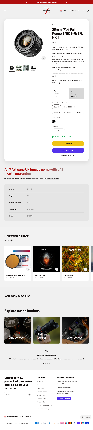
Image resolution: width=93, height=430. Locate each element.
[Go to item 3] (26, 68)
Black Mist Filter (40, 275)
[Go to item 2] (19, 68)
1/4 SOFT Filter (68, 275)
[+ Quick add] (28, 269)
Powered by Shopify (22, 423)
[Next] (66, 2)
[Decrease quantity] (54, 131)
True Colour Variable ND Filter (15, 275)
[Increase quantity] (62, 131)
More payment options (68, 155)
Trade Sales (40, 388)
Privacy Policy (41, 402)
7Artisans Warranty (43, 409)
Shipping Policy (41, 398)
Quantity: (55, 126)
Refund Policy (41, 395)
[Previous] (26, 2)
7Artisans (55, 25)
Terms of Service (42, 392)
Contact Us (40, 385)
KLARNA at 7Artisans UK (44, 405)
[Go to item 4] (33, 68)
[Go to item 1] (12, 68)
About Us (40, 381)
